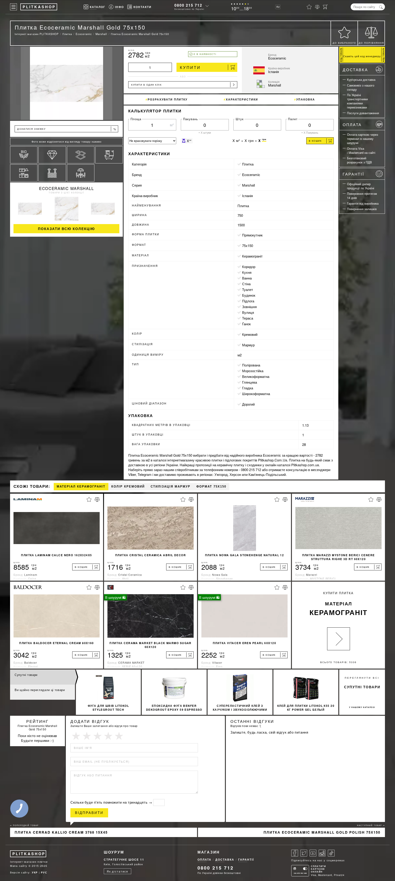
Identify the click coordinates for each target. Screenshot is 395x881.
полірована (251, 365)
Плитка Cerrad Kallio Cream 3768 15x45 (61, 832)
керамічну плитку (230, 464)
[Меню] (13, 6)
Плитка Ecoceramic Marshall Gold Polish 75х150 (322, 832)
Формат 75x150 (211, 486)
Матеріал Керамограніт (81, 486)
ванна (247, 278)
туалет (247, 289)
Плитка (248, 164)
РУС (44, 872)
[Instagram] (322, 853)
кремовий (249, 334)
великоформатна (255, 376)
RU (278, 6)
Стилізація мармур (170, 486)
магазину (187, 460)
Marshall (248, 185)
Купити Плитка (338, 604)
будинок (248, 295)
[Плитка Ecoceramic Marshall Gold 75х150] (66, 83)
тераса (247, 318)
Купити (190, 67)
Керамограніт (252, 256)
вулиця (248, 312)
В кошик (315, 140)
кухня (246, 272)
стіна (246, 283)
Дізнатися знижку (66, 129)
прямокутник (252, 235)
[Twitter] (303, 853)
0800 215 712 (188, 5)
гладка (247, 387)
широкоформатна (256, 393)
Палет (293, 119)
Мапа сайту (18, 865)
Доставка (355, 69)
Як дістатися (117, 871)
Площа (136, 119)
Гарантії (353, 174)
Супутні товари (26, 674)
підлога (248, 300)
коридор (248, 266)
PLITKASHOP (28, 853)
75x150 (247, 245)
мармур (248, 344)
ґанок (246, 323)
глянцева (249, 382)
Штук (240, 119)
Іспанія (247, 195)
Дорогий (248, 404)
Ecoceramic (251, 174)
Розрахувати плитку (167, 99)
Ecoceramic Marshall (66, 188)
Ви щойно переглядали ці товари (40, 690)
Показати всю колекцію (66, 228)
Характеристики (242, 99)
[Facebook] (294, 853)
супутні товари (362, 686)
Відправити (89, 813)
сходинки (254, 464)
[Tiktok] (331, 853)
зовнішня (249, 306)
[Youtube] (313, 853)
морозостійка (252, 370)
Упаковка (305, 99)
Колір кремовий (128, 486)
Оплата (352, 124)
